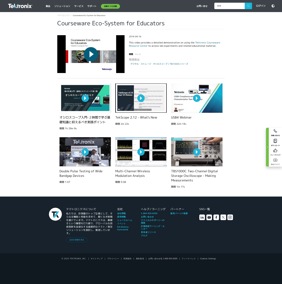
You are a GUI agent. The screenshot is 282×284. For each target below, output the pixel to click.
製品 (48, 6)
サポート (91, 6)
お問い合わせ (147, 217)
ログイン (261, 6)
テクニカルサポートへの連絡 (153, 221)
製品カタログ (275, 164)
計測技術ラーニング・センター (153, 227)
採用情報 (121, 217)
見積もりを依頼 (110, 6)
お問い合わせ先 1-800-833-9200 (162, 258)
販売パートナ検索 (179, 213)
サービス (78, 6)
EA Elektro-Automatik (123, 228)
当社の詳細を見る (76, 240)
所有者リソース (148, 232)
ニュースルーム (124, 220)
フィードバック (189, 258)
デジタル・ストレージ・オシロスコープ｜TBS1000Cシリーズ (159, 63)
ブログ (144, 235)
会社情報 (121, 213)
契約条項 (140, 258)
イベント (121, 223)
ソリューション (62, 6)
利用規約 (127, 258)
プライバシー (113, 258)
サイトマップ (97, 258)
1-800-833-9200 (149, 213)
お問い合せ (202, 6)
